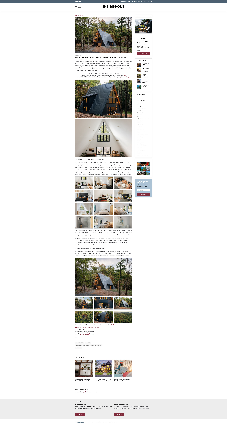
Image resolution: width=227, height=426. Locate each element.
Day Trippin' (139, 102)
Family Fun (139, 106)
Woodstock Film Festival (142, 155)
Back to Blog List (79, 15)
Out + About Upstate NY (119, 377)
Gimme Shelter (78, 55)
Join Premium (119, 414)
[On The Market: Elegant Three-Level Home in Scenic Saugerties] (103, 376)
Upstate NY (78, 347)
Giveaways (139, 116)
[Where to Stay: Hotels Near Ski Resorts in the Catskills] (123, 376)
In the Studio (140, 124)
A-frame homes (79, 342)
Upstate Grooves (140, 147)
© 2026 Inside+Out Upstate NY (91, 422)
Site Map (116, 422)
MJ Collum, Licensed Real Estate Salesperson (87, 327)
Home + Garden (140, 120)
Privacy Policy (101, 422)
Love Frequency (140, 128)
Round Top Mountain (96, 345)
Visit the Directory (143, 53)
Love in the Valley (141, 130)
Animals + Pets (140, 96)
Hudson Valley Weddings (142, 122)
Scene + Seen (140, 136)
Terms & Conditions (109, 422)
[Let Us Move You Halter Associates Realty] (143, 26)
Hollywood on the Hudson (143, 118)
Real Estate (139, 114)
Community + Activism (142, 100)
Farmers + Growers (141, 108)
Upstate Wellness (141, 151)
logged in (84, 392)
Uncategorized (140, 142)
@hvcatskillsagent (125, 77)
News (138, 132)
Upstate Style (140, 149)
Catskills (88, 342)
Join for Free (80, 414)
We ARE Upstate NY (141, 153)
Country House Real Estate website (84, 334)
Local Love (139, 126)
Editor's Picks (140, 104)
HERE (124, 75)
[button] (139, 164)
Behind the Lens (140, 98)
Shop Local (139, 138)
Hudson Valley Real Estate (82, 345)
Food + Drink (140, 110)
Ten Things (139, 140)
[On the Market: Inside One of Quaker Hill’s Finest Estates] (84, 376)
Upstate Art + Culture (142, 145)
